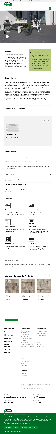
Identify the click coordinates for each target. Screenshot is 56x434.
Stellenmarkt (22, 0)
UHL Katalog (33, 0)
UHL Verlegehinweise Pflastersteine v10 (15, 184)
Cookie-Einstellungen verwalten (13, 431)
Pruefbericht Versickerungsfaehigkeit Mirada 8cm (18, 179)
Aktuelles (23, 363)
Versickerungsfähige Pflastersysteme (26, 332)
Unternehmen (9, 329)
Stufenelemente (24, 336)
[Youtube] (40, 402)
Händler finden (40, 0)
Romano (41, 299)
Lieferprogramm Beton (42, 331)
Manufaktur (23, 340)
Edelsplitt (39, 344)
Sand (38, 343)
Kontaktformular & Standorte (15, 397)
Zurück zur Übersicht (11, 320)
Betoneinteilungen (41, 333)
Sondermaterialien (41, 346)
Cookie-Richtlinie (7, 345)
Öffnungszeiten (16, 0)
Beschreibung (10, 78)
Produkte (7, 338)
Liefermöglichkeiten (42, 335)
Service (7, 349)
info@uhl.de (8, 402)
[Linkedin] (43, 402)
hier (29, 423)
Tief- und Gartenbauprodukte (27, 344)
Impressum (23, 373)
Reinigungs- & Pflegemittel (27, 346)
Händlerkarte (24, 365)
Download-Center (25, 361)
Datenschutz (24, 375)
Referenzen (8, 341)
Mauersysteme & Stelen (26, 338)
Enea (8, 299)
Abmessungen (10, 151)
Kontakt (28, 0)
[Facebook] (33, 402)
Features (8, 199)
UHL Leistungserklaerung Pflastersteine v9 (16, 189)
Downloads (9, 174)
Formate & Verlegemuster (15, 109)
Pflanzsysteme (24, 342)
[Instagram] (36, 402)
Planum (25, 299)
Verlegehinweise (11, 260)
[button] (7, 17)
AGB (22, 377)
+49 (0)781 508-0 (39, 397)
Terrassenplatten (25, 334)
